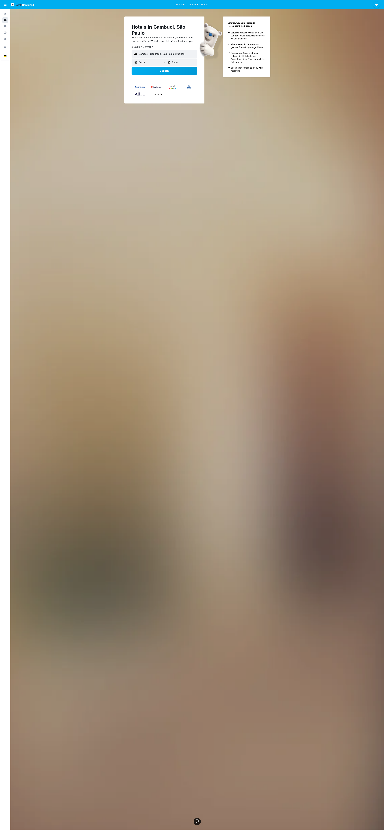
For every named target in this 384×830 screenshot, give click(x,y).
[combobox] (143, 46)
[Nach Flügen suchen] (5, 14)
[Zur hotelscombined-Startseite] (22, 4)
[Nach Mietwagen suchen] (5, 26)
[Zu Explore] (5, 39)
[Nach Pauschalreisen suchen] (5, 33)
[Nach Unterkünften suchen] (5, 20)
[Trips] (5, 48)
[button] (5, 4)
